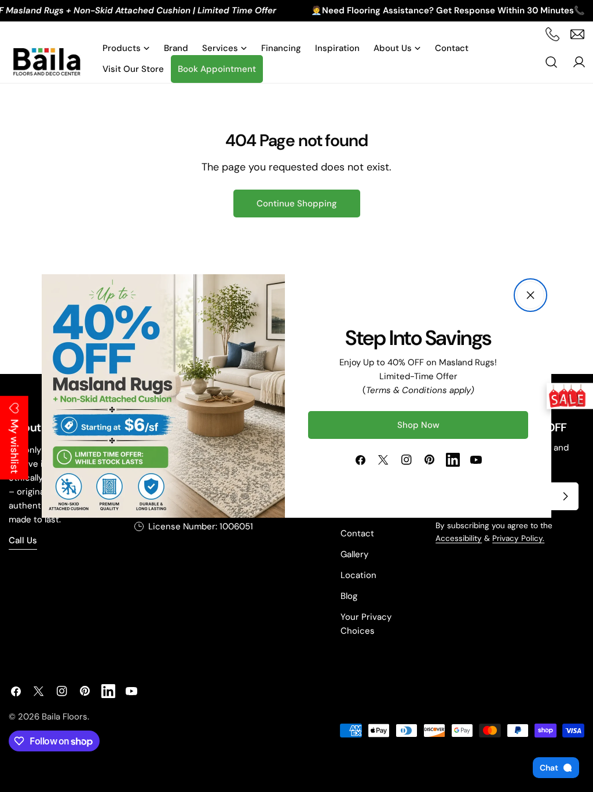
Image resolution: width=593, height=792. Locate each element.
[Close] (530, 295)
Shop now (418, 425)
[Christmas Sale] (570, 396)
